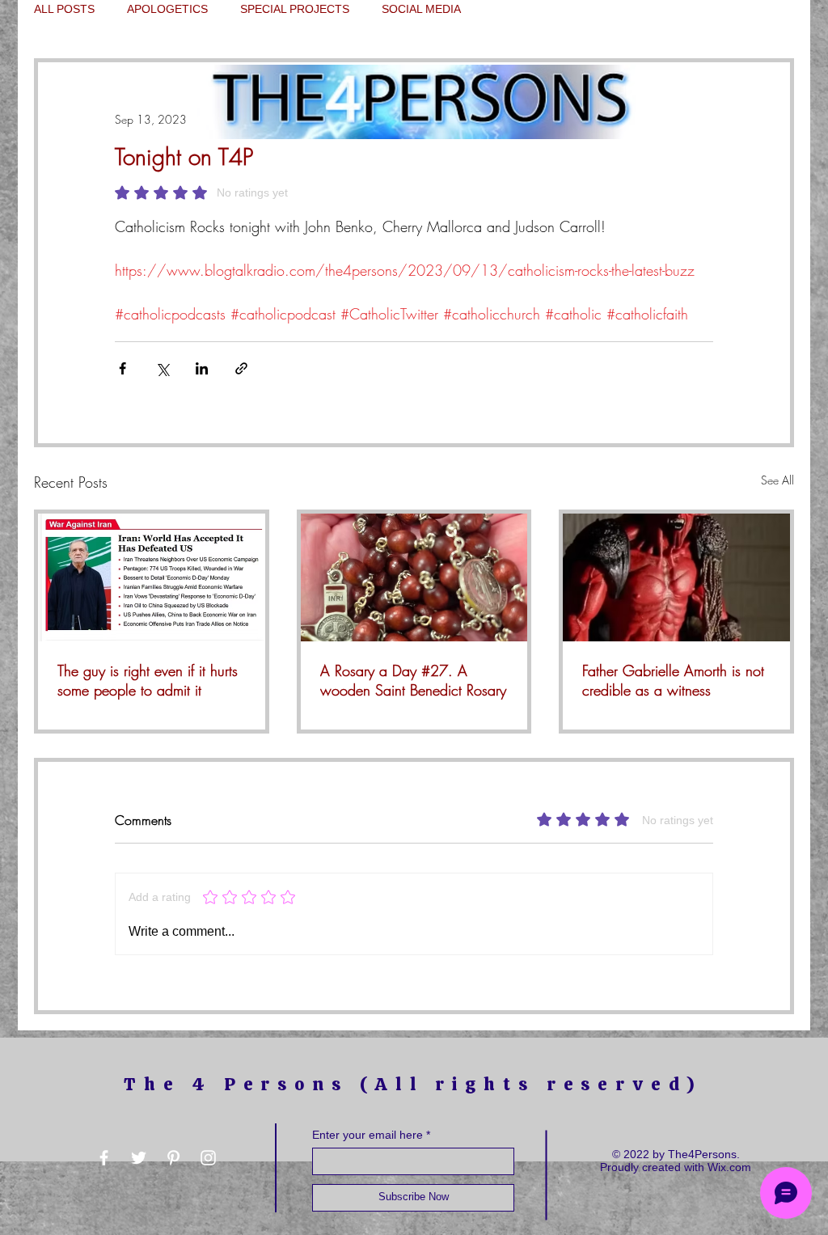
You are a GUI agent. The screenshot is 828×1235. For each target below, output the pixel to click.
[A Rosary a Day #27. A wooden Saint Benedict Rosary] (414, 577)
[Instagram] (208, 1158)
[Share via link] (241, 368)
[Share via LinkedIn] (201, 368)
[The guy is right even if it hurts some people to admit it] (151, 577)
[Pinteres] (173, 1158)
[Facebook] (104, 1158)
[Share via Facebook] (122, 368)
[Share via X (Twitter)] (162, 368)
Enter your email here (367, 1134)
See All (777, 480)
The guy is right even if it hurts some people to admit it (147, 680)
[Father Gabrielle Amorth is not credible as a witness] (676, 577)
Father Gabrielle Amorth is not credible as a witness (673, 680)
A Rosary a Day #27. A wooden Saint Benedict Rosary (413, 680)
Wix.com (729, 1167)
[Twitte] (139, 1158)
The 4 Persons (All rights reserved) (413, 1084)
